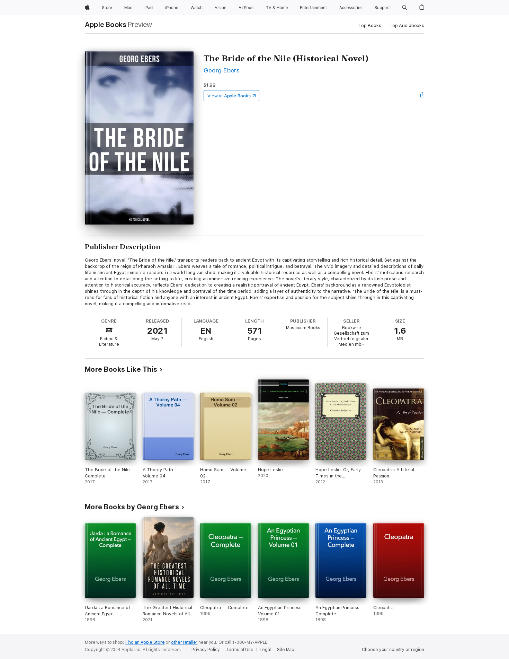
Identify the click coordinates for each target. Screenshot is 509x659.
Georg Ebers (222, 70)
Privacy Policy (205, 649)
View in (229, 95)
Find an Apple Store (145, 642)
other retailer (184, 642)
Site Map (285, 649)
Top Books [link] (369, 25)
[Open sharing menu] (422, 95)
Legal (265, 649)
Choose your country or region (393, 649)
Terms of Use (239, 649)
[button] (404, 7)
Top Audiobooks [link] (407, 25)
